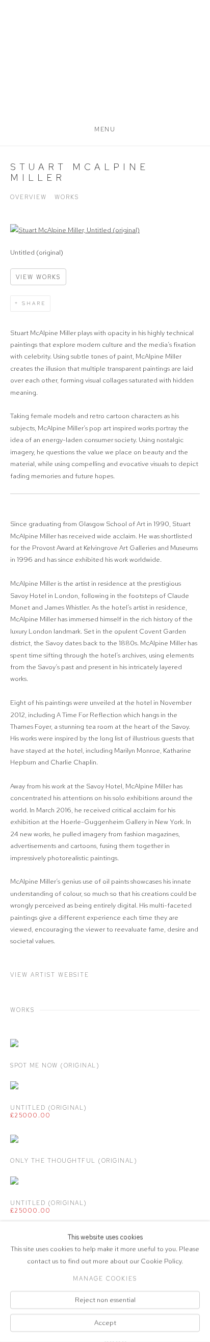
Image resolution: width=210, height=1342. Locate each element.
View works (38, 277)
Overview (28, 197)
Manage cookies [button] (105, 1278)
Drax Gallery (105, 67)
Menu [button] (104, 129)
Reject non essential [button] (105, 1299)
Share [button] (34, 303)
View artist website (49, 975)
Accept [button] (105, 1323)
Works (67, 197)
